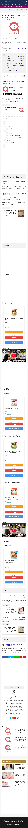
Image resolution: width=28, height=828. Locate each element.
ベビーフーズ (13, 4)
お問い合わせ (14, 821)
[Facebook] (5, 657)
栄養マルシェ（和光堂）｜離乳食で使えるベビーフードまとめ (20, 731)
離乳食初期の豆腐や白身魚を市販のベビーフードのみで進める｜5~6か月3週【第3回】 (20, 774)
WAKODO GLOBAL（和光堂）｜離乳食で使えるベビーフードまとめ (20, 739)
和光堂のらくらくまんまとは (10, 121)
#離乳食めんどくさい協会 (18, 65)
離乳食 (19, 4)
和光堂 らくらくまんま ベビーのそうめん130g (14, 319)
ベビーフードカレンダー (5, 4)
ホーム (5, 820)
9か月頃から (8, 140)
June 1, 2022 (18, 70)
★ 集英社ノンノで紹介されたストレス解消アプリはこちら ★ (14, 6)
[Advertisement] (14, 160)
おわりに (6, 144)
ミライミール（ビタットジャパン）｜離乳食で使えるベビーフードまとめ (20, 747)
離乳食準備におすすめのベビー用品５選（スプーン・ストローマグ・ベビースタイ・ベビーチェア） (10, 629)
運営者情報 (7, 821)
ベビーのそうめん (10, 128)
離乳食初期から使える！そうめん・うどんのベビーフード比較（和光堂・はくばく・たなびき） (10, 213)
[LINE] (17, 657)
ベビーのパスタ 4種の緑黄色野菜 (13, 137)
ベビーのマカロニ (10, 142)
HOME (3, 9)
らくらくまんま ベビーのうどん (12, 408)
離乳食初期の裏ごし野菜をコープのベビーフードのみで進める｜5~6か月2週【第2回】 (20, 783)
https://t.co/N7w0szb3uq (12, 67)
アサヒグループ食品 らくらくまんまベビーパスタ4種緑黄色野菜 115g (13, 498)
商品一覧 (6, 124)
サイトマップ (11, 820)
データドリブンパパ (17, 824)
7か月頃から (8, 130)
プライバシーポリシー (19, 820)
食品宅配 (26, 4)
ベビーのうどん (10, 133)
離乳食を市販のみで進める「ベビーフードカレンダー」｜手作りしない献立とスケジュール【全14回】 (10, 610)
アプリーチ (18, 90)
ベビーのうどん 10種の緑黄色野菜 (13, 135)
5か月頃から (8, 126)
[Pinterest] (23, 657)
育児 (22, 4)
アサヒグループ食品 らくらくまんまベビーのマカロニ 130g (13, 561)
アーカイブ (20, 821)
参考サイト (6, 147)
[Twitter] (11, 657)
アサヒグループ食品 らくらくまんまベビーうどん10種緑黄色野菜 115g (13, 452)
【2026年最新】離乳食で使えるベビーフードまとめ (10, 108)
